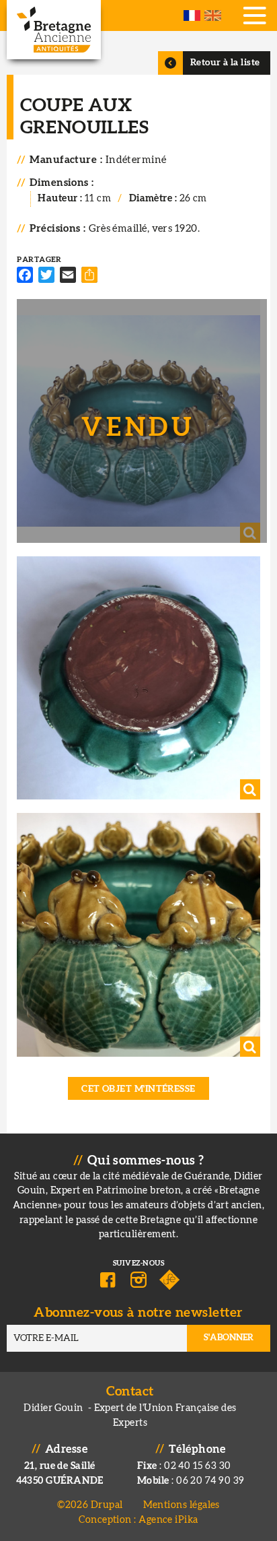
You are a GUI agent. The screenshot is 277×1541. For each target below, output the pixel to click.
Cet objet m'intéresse (138, 1089)
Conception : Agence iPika (138, 1520)
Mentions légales (181, 1505)
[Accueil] (54, 29)
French (192, 15)
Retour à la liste (225, 62)
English (212, 15)
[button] (138, 420)
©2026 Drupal (89, 1505)
